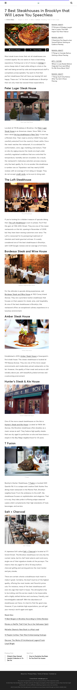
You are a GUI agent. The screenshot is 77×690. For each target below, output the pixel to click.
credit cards (21, 174)
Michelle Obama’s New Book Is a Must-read (22, 629)
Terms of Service (43, 674)
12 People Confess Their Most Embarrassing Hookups (25, 635)
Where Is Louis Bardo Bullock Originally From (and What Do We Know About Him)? (62, 66)
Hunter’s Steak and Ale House (16, 425)
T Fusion (31, 483)
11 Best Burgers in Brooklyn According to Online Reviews (26, 619)
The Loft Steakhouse (17, 223)
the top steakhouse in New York (26, 135)
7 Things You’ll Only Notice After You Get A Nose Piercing (61, 79)
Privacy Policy (32, 674)
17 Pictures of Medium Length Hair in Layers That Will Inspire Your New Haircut (62, 29)
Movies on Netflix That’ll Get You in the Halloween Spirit (26, 624)
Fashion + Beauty (57, 24)
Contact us (52, 674)
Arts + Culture (35, 19)
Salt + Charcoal (29, 551)
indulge (41, 63)
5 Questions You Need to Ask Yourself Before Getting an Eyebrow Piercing (62, 42)
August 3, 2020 (23, 19)
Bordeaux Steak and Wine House (17, 294)
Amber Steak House (28, 356)
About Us (24, 674)
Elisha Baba (10, 19)
